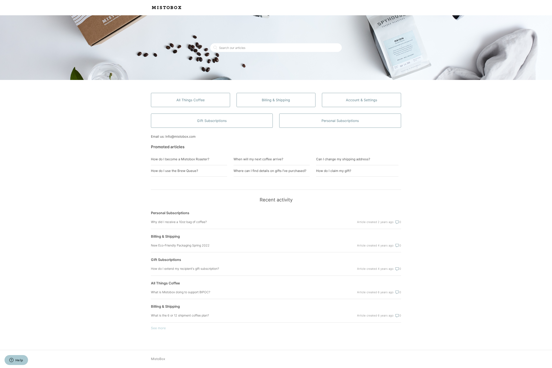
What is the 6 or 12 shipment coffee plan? (180, 315)
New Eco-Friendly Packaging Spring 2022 (180, 245)
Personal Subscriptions (170, 213)
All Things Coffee (165, 283)
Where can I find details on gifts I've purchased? (270, 171)
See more (158, 328)
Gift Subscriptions (166, 259)
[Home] (167, 10)
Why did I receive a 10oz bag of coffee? (179, 222)
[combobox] (276, 47)
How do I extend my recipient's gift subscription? (185, 268)
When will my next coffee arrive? (258, 159)
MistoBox (158, 359)
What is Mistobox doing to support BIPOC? (180, 292)
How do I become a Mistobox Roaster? (180, 159)
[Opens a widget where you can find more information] (16, 360)
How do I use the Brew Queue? (174, 171)
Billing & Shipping (165, 236)
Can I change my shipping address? (343, 159)
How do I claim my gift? (333, 171)
